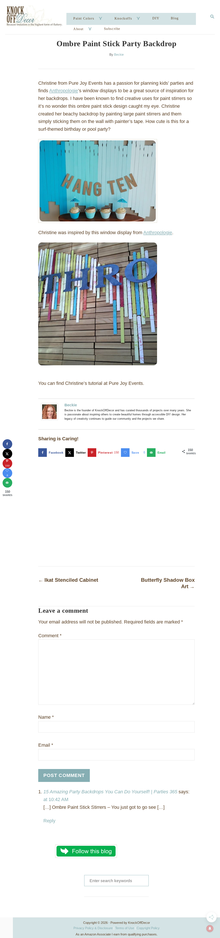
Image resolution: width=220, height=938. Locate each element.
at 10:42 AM (55, 799)
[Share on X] (7, 454)
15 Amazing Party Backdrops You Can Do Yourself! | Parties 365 (110, 791)
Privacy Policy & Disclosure (93, 928)
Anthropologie (63, 90)
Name (46, 717)
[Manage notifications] (209, 928)
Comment (50, 635)
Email (45, 745)
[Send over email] (7, 483)
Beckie (119, 54)
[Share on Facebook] (7, 444)
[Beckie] (50, 411)
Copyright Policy (148, 928)
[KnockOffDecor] (36, 17)
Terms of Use (124, 928)
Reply (49, 820)
